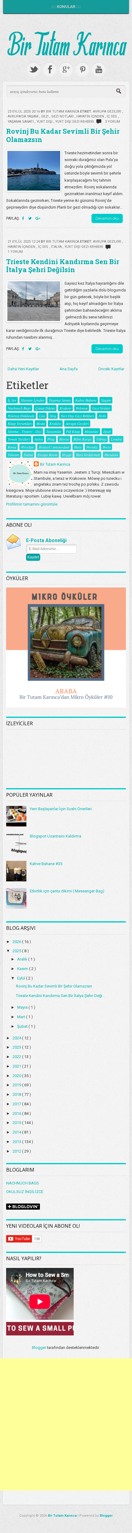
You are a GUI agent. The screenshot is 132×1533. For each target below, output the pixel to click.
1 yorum (15, 252)
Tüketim (13, 454)
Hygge (66, 454)
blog (53, 415)
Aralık (22, 959)
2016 (17, 1113)
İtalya (57, 247)
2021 (17, 1066)
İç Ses (112, 116)
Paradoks (111, 454)
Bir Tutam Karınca (55, 464)
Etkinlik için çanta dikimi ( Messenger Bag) (67, 891)
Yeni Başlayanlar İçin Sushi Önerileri (61, 809)
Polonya (81, 408)
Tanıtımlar (53, 431)
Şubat (23, 1026)
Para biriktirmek (88, 454)
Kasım (23, 968)
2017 (17, 1104)
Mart (21, 1017)
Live (42, 415)
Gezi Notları (63, 116)
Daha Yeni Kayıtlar (23, 369)
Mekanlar (91, 431)
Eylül (21, 978)
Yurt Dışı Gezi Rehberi (75, 122)
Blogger (39, 1347)
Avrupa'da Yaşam (23, 116)
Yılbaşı (101, 439)
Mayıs (23, 1007)
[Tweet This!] (30, 218)
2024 (17, 1038)
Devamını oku (107, 218)
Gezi (45, 116)
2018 (17, 1094)
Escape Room (47, 454)
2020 (17, 1075)
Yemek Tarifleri (19, 439)
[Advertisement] (66, 1424)
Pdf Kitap (73, 431)
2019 (17, 1085)
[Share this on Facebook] (24, 218)
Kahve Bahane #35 (46, 863)
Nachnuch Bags (19, 408)
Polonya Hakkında (21, 415)
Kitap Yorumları (20, 423)
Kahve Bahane (85, 400)
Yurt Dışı (45, 122)
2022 (17, 1056)
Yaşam (106, 400)
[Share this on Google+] (38, 218)
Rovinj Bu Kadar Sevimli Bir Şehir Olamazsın (62, 135)
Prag (51, 439)
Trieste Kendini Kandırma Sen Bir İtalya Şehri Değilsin (62, 265)
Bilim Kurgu (82, 439)
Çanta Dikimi (45, 408)
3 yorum (112, 122)
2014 (17, 1132)
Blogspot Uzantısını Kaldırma (55, 836)
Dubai (28, 454)
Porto (107, 447)
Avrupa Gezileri (107, 112)
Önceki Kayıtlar (111, 369)
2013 (17, 1141)
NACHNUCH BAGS (22, 1183)
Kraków (55, 423)
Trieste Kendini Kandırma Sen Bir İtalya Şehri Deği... (60, 995)
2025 (17, 951)
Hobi (102, 415)
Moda (40, 423)
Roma (12, 447)
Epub (107, 431)
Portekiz (92, 447)
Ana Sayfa (69, 369)
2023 (17, 1047)
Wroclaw (27, 447)
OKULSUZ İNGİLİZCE (24, 1191)
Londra (116, 439)
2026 (17, 941)
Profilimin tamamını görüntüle (31, 504)
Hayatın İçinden (90, 116)
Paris (78, 447)
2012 (17, 1151)
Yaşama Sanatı (21, 122)
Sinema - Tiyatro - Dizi (24, 431)
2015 (17, 1122)
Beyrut (64, 439)
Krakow (65, 408)
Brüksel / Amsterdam (54, 447)
